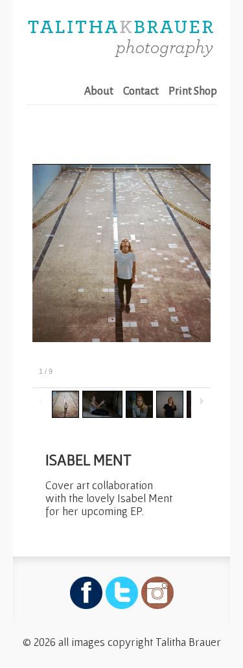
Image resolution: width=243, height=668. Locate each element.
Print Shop (192, 91)
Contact (141, 91)
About (98, 91)
